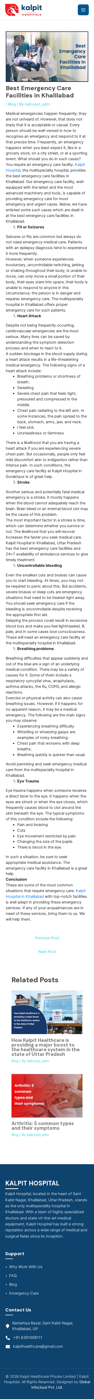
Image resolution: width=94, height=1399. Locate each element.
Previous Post (47, 938)
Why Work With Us (26, 1266)
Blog (12, 104)
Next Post (47, 951)
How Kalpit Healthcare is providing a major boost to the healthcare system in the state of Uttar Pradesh (45, 1047)
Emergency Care (24, 1293)
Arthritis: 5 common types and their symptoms (42, 1125)
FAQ (13, 1275)
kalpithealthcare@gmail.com (38, 1346)
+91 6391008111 (27, 1337)
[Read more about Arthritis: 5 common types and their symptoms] (46, 1095)
